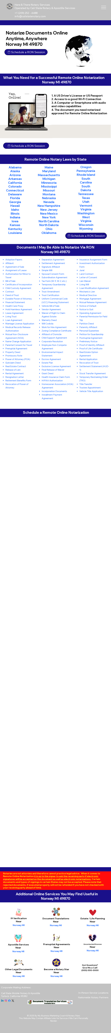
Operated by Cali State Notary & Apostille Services (45, 8)
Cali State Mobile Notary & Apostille (20, 993)
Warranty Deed (49, 320)
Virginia (85, 209)
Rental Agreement (14, 373)
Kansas (15, 225)
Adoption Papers (13, 259)
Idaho (15, 209)
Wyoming (86, 228)
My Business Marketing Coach (52, 1015)
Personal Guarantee (89, 330)
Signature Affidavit (51, 266)
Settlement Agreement (53, 263)
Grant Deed (47, 373)
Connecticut (15, 190)
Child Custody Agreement (18, 288)
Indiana (15, 217)
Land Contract (86, 274)
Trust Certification (50, 295)
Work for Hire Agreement (54, 327)
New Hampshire (49, 206)
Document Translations (55, 918)
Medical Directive (88, 295)
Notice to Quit (86, 309)
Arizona (15, 175)
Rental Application (88, 359)
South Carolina (86, 180)
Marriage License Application (19, 323)
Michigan (48, 179)
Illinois (15, 213)
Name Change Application (18, 341)
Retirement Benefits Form (18, 380)
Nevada (49, 202)
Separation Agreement (53, 259)
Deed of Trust (12, 295)
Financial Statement (15, 302)
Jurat (82, 270)
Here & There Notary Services (32, 4)
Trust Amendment (51, 291)
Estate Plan (47, 362)
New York (49, 217)
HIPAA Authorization (52, 380)
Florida (15, 198)
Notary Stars (74, 1015)
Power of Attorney (14, 359)
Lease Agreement (14, 313)
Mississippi (49, 186)
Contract (9, 291)
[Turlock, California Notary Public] (2, 1000)
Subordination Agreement (54, 277)
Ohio (49, 229)
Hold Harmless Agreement (18, 309)
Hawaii (15, 206)
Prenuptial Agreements (56, 944)
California (15, 183)
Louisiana (15, 233)
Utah (85, 201)
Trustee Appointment (90, 387)
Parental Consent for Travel (18, 345)
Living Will (84, 284)
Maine (49, 167)
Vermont (85, 205)
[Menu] (104, 7)
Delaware (15, 194)
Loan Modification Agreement (94, 288)
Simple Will (47, 270)
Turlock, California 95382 (14, 996)
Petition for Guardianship (91, 334)
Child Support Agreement (54, 337)
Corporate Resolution (52, 341)
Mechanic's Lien (87, 291)
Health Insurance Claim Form (56, 377)
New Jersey (49, 209)
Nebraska (49, 198)
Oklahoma (48, 233)
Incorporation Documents (54, 391)
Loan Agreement (13, 320)
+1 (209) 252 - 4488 (26, 13)
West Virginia (85, 219)
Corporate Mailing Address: (16, 987)
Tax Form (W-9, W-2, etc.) (54, 281)
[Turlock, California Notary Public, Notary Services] (5, 1000)
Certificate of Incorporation (18, 284)
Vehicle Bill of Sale (50, 306)
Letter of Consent (88, 277)
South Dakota (86, 188)
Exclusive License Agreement (56, 366)
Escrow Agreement (51, 359)
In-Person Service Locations (93, 992)
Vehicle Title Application (91, 391)
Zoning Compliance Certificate (56, 330)
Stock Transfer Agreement (92, 373)
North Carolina (49, 221)
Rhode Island (86, 175)
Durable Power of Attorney (18, 298)
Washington (86, 213)
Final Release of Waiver (53, 369)
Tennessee (86, 194)
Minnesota (49, 183)
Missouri (49, 190)
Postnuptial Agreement (90, 338)
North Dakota (49, 225)
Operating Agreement (90, 313)
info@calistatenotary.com (30, 16)
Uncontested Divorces (93, 944)
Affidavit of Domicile (52, 334)
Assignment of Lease (16, 270)
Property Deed (12, 352)
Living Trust (11, 316)
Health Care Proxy (14, 306)
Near (56, 921)
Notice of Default (87, 306)
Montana (49, 194)
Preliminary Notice (88, 341)
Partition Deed (86, 323)
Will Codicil (47, 323)
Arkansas (15, 179)
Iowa (15, 221)
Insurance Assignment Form (93, 259)
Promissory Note (13, 355)
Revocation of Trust (89, 362)
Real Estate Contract (15, 366)
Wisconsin (85, 225)
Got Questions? (90, 965)
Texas (86, 198)
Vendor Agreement (51, 309)
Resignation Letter (14, 377)
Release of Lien (13, 369)
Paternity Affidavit (88, 327)
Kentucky (15, 229)
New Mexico (49, 213)
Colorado (15, 186)
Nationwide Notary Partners (93, 997)
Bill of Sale (10, 281)
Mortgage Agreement (90, 298)
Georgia (15, 202)
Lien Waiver (85, 281)
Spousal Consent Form (53, 274)
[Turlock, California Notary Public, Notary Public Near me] (12, 1000)
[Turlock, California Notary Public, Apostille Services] (9, 1000)
